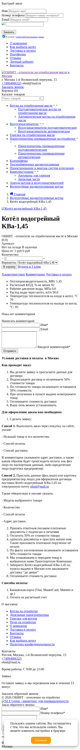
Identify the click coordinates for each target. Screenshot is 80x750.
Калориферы (19, 160)
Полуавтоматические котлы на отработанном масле (39, 111)
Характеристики (13, 274)
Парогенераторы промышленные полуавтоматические (41, 147)
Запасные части (29, 179)
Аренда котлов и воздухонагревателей (37, 183)
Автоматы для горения (34, 175)
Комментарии (35, 274)
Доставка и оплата (59, 274)
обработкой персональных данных (30, 37)
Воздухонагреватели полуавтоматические (47, 127)
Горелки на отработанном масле (32, 135)
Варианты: (9, 262)
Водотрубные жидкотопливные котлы (36, 186)
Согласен (41, 740)
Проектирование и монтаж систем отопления (42, 168)
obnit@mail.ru (39, 486)
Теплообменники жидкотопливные (34, 164)
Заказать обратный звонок (20, 693)
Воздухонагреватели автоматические (44, 131)
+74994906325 (12, 83)
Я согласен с (25, 37)
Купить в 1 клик (29, 266)
